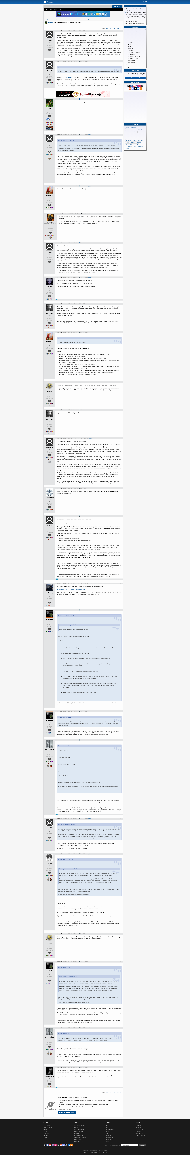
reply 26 (69, 717)
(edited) (89, 134)
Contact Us (108, 1139)
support (127, 148)
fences (127, 127)
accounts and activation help (132, 136)
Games (64, 2)
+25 (49, 400)
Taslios (49, 863)
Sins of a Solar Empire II (79, 1131)
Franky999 (49, 287)
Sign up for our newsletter (112, 1145)
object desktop (129, 144)
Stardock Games (52, 19)
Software (58, 2)
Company (108, 1122)
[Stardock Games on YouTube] (134, 86)
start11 (135, 140)
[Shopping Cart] (143, 2)
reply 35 (72, 616)
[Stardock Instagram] (139, 86)
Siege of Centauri (77, 1139)
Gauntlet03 (49, 313)
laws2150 (49, 70)
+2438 (49, 116)
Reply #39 (59, 488)
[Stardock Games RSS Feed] (140, 88)
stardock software (140, 129)
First (107, 28)
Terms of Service (93, 1152)
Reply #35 (59, 332)
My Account (138, 1127)
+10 (49, 296)
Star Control (76, 1133)
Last (121, 28)
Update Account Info (140, 1135)
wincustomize (134, 138)
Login (60, 9)
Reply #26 (59, 31)
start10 (141, 136)
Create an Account (140, 1129)
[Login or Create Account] (140, 2)
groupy (140, 131)
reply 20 (72, 140)
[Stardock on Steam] (142, 86)
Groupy (45, 1137)
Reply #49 (59, 1028)
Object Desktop (46, 1125)
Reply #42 (59, 610)
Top (120, 30)
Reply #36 (59, 382)
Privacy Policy (86, 1152)
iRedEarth (49, 619)
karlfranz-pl (49, 593)
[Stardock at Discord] (132, 88)
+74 (49, 872)
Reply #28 (59, 99)
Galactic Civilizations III (76, 19)
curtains (134, 146)
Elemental (76, 1127)
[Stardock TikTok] (135, 88)
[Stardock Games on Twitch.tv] (136, 86)
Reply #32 (59, 243)
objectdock (128, 131)
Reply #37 (59, 410)
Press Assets (108, 1135)
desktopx (128, 138)
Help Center (138, 1125)
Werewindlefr (49, 749)
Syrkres (49, 525)
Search (55, 9)
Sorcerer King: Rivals (78, 1141)
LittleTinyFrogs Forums (85, 99)
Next (118, 28)
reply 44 (73, 824)
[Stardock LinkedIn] (138, 88)
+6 (49, 602)
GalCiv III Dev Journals (87, 19)
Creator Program (109, 1137)
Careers (107, 1131)
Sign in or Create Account (66, 1112)
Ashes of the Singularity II (79, 1125)
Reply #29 (59, 134)
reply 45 (71, 859)
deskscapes (132, 134)
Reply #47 (59, 933)
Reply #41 (59, 583)
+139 (49, 322)
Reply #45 (59, 818)
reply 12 (72, 67)
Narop (50, 40)
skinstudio (140, 140)
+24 (49, 204)
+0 (49, 49)
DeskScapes (46, 1133)
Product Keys (139, 1131)
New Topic (117, 6)
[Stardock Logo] (48, 2)
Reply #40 (59, 516)
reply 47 (70, 1033)
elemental (136, 144)
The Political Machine (78, 1135)
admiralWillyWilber (50, 223)
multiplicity (134, 131)
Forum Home (49, 9)
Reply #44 (59, 740)
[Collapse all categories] (145, 29)
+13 (49, 535)
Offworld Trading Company (80, 1137)
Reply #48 (59, 961)
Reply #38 (59, 438)
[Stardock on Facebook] (131, 86)
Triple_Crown (49, 497)
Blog (83, 2)
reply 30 (72, 338)
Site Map (105, 1152)
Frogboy (49, 108)
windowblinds (133, 127)
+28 (49, 758)
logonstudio (128, 146)
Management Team (110, 1129)
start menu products (130, 129)
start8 (127, 134)
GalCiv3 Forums (84, 31)
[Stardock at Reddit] (130, 88)
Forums (107, 1141)
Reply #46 (59, 854)
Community (71, 2)
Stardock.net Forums (85, 243)
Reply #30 (59, 186)
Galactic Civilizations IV (79, 1129)
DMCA (100, 1152)
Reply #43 (59, 711)
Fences (45, 1131)
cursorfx (127, 142)
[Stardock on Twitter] (128, 86)
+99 (50, 232)
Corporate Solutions (47, 1127)
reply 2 (71, 746)
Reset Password (139, 1133)
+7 (49, 80)
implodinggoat (49, 1076)
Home (45, 19)
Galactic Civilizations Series (63, 19)
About (107, 1125)
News (78, 2)
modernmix (140, 146)
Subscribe (142, 1145)
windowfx (139, 142)
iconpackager (129, 140)
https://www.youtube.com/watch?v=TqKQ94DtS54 (71, 589)
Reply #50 (59, 1067)
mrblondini (49, 144)
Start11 (45, 1129)
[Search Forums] (146, 2)
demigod (133, 142)
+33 (49, 151)
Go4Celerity (49, 195)
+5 (49, 507)
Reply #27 (59, 61)
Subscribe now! (135, 78)
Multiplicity (45, 1135)
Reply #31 (61, 213)
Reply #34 (59, 304)
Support (89, 2)
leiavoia (49, 391)
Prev (110, 28)
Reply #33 (59, 277)
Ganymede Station (68, 77)
